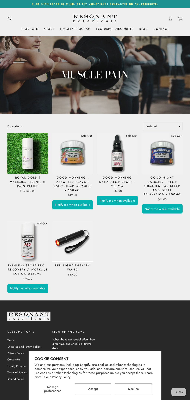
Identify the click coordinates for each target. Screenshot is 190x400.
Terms (10, 340)
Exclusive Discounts (115, 29)
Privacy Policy (61, 377)
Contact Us (13, 359)
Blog (143, 29)
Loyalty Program (75, 29)
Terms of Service (17, 372)
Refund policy (15, 379)
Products (29, 29)
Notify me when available (72, 204)
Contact (161, 29)
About (49, 29)
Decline (133, 388)
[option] (95, 4)
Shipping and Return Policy (23, 347)
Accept (93, 388)
